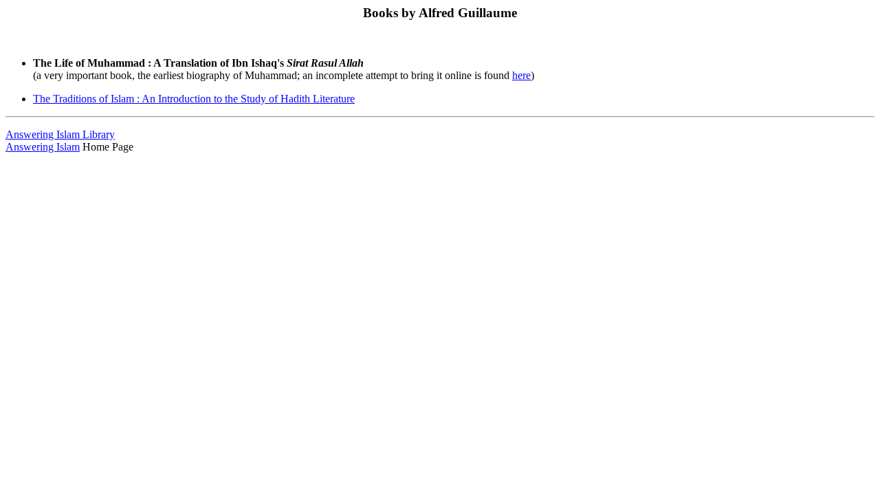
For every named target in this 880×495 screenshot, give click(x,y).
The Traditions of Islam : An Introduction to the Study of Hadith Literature (194, 98)
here (521, 75)
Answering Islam (43, 147)
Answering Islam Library (60, 134)
